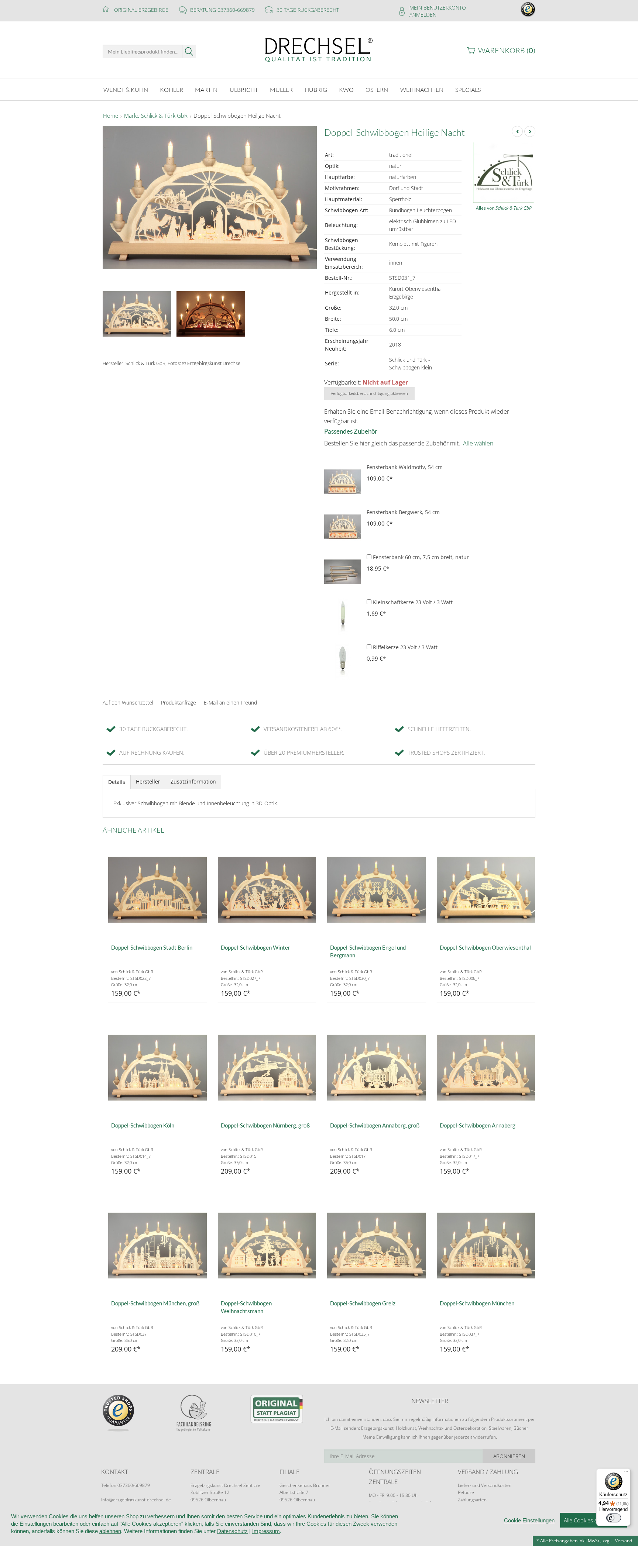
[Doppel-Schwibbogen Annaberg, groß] (376, 1067)
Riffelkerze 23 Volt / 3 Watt (404, 647)
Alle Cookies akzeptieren (593, 1520)
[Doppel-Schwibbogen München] (486, 1245)
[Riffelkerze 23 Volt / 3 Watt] (342, 661)
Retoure (466, 1492)
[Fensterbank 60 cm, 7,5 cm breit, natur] (342, 571)
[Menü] (626, 1472)
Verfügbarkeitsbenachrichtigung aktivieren (369, 393)
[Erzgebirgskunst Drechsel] (319, 49)
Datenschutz (232, 1531)
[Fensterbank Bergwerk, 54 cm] (342, 526)
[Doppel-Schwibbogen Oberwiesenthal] (486, 889)
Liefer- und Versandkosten (484, 1485)
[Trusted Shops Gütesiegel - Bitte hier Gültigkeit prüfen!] (528, 8)
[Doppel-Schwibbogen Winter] (267, 889)
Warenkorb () (506, 50)
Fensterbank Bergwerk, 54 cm (403, 512)
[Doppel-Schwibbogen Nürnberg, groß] (267, 1067)
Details (116, 781)
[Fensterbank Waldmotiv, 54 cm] (342, 481)
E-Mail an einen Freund (230, 702)
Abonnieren (509, 1456)
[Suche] (189, 51)
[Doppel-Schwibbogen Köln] (157, 1067)
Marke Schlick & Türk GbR (156, 115)
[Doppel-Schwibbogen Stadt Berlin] (157, 889)
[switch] (613, 1518)
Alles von (504, 208)
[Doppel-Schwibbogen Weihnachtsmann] (267, 1245)
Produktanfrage (178, 702)
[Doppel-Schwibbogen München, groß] (157, 1245)
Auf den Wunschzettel (128, 702)
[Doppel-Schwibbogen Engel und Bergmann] (376, 889)
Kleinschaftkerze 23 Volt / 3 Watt (412, 602)
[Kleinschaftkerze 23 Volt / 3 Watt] (342, 616)
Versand (623, 1541)
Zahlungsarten (472, 1500)
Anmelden (422, 14)
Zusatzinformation (193, 781)
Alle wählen (478, 443)
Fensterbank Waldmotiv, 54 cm (405, 467)
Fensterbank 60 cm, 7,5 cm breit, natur (420, 557)
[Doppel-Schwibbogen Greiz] (376, 1245)
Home (110, 115)
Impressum (266, 1531)
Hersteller (148, 781)
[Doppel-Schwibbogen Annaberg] (486, 1067)
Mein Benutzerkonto (437, 7)
